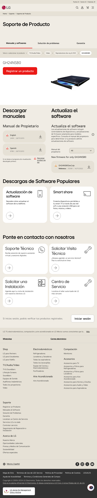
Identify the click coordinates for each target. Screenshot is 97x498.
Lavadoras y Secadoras (42, 356)
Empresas (90, 2)
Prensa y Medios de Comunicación (16, 446)
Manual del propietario (55, 150)
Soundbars (7, 375)
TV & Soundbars (9, 369)
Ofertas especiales (10, 452)
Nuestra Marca (9, 440)
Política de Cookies (72, 473)
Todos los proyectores (11, 385)
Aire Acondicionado (41, 381)
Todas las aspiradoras (41, 360)
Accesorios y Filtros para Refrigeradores (74, 367)
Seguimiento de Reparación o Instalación (14, 429)
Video (5, 388)
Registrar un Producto (11, 407)
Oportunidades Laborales (13, 443)
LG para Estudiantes (11, 356)
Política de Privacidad (53, 473)
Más (88, 331)
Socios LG (83, 2)
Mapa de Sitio (8, 473)
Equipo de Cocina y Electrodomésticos (40, 367)
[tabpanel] (48, 138)
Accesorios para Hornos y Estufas (77, 382)
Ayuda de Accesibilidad (12, 477)
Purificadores (38, 371)
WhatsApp (7, 339)
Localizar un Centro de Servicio (15, 419)
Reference (62, 168)
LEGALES (87, 473)
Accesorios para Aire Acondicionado (72, 378)
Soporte (11, 14)
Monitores (68, 353)
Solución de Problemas (12, 413)
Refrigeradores (39, 353)
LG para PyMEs (9, 360)
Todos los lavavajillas (41, 363)
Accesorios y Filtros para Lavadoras (74, 372)
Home (5, 14)
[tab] (16, 43)
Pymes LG (76, 2)
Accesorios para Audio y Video (76, 385)
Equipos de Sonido (10, 378)
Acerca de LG (9, 435)
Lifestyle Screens (9, 372)
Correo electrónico (58, 339)
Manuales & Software (11, 410)
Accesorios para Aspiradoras (75, 388)
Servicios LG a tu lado (11, 422)
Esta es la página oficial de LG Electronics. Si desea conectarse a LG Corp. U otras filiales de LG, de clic (44, 483)
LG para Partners (9, 353)
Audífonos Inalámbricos (12, 382)
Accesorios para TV (71, 363)
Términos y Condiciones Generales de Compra (42, 477)
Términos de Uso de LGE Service (29, 473)
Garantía (6, 416)
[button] (77, 7)
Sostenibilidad (8, 449)
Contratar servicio (10, 425)
